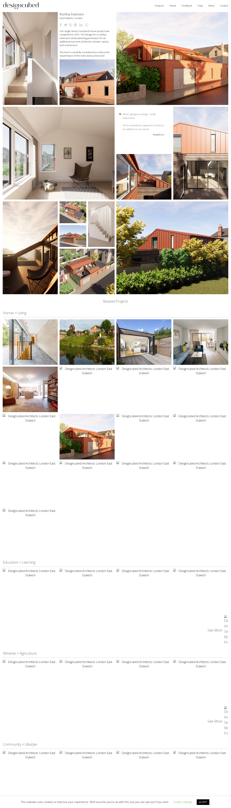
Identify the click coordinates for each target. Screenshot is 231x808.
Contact (224, 5)
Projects (159, 5)
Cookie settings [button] (182, 802)
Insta (200, 5)
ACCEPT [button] (203, 802)
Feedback (187, 5)
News (211, 5)
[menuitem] (21, 5)
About (172, 5)
